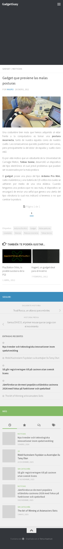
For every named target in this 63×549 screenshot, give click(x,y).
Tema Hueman (46, 538)
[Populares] (24, 425)
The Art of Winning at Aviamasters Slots (24, 395)
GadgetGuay (10, 4)
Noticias (17, 68)
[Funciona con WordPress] (23, 539)
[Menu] (59, 4)
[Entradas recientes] (9, 425)
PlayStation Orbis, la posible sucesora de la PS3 (13, 271)
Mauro (10, 89)
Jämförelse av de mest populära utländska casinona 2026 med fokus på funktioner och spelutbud (38, 493)
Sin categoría (24, 469)
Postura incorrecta (31, 233)
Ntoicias (18, 233)
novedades (8, 233)
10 (19, 451)
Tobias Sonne (46, 233)
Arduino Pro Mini (20, 228)
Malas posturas (44, 228)
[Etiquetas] (53, 425)
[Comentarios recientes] (39, 425)
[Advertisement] (31, 33)
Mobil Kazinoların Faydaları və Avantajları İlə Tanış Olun (32, 357)
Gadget (6, 68)
